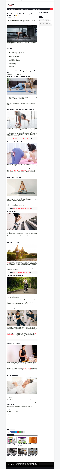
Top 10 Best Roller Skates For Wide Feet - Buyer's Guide (32, 455)
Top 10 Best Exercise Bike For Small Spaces (21, 138)
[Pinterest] (18, 432)
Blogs (43, 19)
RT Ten (11, 467)
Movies (47, 23)
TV (39, 26)
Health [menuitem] (33, 9)
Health (11, 12)
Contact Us (14, 0)
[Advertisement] (22, 421)
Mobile (43, 23)
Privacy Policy (23, 0)
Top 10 (13, 429)
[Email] (22, 432)
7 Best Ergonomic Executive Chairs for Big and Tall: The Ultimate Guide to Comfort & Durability (12, 456)
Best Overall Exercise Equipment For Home (22, 208)
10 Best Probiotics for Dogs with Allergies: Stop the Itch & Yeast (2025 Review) (32, 444)
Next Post (35, 460)
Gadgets (46, 20)
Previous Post (10, 460)
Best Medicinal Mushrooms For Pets (22, 444)
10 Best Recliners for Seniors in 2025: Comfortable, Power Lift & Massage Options (22, 455)
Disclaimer (18, 0)
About (11, 0)
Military (40, 23)
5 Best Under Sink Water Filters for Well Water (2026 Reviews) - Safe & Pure (11, 444)
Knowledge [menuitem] (38, 9)
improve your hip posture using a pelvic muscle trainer (20, 170)
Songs (50, 23)
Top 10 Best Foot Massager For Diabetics (21, 272)
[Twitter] (16, 432)
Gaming (49, 20)
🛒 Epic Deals (28, 0)
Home (8, 0)
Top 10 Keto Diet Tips (17, 340)
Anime (40, 19)
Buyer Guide (47, 19)
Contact (37, 467)
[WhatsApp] (20, 432)
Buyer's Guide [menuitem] (13, 9)
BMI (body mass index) (27, 368)
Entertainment (41, 20)
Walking (8, 262)
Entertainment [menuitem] (20, 9)
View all (36, 434)
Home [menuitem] (9, 9)
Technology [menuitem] (27, 9)
